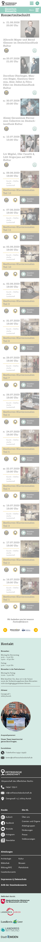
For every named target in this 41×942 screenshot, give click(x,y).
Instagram (10, 834)
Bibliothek (5, 863)
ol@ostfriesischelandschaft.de (19, 793)
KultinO (9, 817)
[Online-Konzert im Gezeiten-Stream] (29, 179)
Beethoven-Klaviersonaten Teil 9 (19, 302)
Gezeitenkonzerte (8, 872)
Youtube (9, 828)
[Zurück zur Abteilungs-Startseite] (14, 10)
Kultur (21, 858)
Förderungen (27, 830)
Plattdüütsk (23, 867)
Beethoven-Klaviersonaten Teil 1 (19, 598)
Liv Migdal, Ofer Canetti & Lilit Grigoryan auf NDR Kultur (19, 157)
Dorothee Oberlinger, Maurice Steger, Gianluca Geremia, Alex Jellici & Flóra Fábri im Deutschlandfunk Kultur (19, 81)
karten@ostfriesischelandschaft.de (19, 758)
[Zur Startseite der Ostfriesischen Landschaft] (9, 3)
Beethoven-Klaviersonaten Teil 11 (19, 229)
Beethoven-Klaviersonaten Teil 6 (19, 413)
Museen (21, 863)
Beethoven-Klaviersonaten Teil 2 (19, 561)
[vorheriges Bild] (5, 630)
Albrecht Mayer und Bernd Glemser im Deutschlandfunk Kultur (20, 42)
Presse (24, 834)
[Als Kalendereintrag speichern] (6, 50)
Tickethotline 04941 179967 (16, 753)
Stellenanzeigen (28, 839)
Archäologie (6, 858)
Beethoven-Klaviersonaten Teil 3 (19, 524)
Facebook (10, 823)
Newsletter (10, 840)
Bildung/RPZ (6, 867)
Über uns (26, 817)
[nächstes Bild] (36, 630)
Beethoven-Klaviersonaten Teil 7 (19, 376)
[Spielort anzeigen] (15, 200)
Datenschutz (20, 879)
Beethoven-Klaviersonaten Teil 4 (19, 487)
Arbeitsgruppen (28, 826)
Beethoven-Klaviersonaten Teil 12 (19, 192)
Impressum (6, 879)
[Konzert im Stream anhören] (29, 29)
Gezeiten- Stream (30, 200)
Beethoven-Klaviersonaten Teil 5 (19, 450)
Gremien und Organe (31, 821)
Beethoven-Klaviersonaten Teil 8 (19, 339)
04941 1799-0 (11, 787)
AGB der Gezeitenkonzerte (14, 885)
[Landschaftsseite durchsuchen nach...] (37, 3)
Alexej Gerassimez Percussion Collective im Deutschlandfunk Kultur (19, 121)
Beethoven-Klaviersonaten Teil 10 (19, 266)
